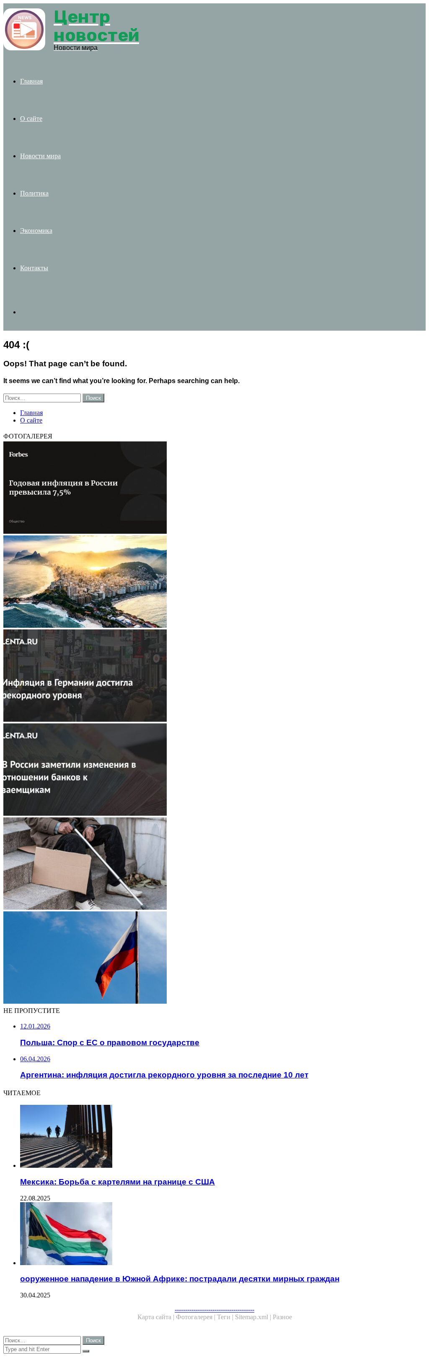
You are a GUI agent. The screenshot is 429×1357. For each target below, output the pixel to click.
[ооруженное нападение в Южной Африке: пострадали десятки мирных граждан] (223, 1234)
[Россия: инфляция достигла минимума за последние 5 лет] (214, 864)
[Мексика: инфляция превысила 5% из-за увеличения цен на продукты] (214, 488)
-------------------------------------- (214, 1309)
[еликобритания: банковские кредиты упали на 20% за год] (214, 770)
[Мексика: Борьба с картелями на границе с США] (223, 1137)
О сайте (31, 118)
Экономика (36, 230)
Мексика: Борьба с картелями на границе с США (117, 1181)
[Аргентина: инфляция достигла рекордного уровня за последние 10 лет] (214, 676)
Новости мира (40, 155)
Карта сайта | (156, 1316)
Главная (31, 81)
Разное (282, 1316)
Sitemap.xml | (254, 1316)
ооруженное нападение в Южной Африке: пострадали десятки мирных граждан (179, 1278)
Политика (34, 193)
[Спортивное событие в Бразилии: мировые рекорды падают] (214, 582)
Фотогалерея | (196, 1316)
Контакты (34, 267)
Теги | (226, 1316)
